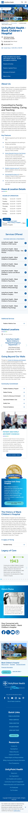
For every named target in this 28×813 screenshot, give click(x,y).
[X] (8, 698)
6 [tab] (10, 579)
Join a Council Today (14, 455)
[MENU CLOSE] (26, 2)
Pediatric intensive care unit (12, 168)
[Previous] (1, 345)
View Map (6, 219)
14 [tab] (25, 579)
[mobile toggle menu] (22, 2)
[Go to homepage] (7, 2)
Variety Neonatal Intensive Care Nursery (15, 153)
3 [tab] (4, 579)
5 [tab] (8, 579)
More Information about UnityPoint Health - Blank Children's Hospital (12, 58)
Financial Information (7, 667)
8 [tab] (14, 579)
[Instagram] (16, 698)
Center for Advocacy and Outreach (17, 360)
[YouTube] (12, 698)
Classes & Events (20, 664)
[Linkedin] (19, 698)
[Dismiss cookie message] (25, 807)
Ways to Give (5, 664)
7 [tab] (12, 579)
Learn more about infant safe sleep (14, 503)
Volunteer (12, 664)
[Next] (26, 345)
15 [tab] (27, 579)
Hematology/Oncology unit (12, 174)
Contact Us (6, 672)
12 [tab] (21, 579)
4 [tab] (6, 579)
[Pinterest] (23, 698)
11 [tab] (19, 579)
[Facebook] (4, 698)
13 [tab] (23, 579)
